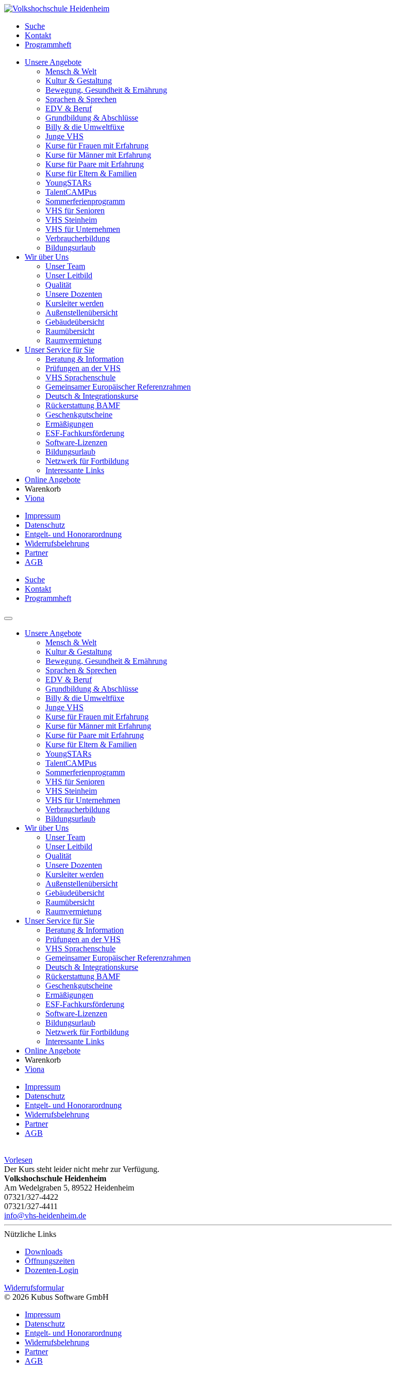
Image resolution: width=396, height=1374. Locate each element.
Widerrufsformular (34, 1287)
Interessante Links (74, 470)
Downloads (43, 1251)
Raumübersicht (69, 331)
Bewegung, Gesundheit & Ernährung (106, 90)
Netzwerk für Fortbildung (87, 461)
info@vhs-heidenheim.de (45, 1215)
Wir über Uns (47, 257)
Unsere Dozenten (73, 294)
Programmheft (48, 44)
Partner (36, 552)
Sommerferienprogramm (85, 201)
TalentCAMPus (70, 192)
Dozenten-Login (51, 1270)
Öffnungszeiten (50, 1260)
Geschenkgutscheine (78, 414)
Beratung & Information (84, 359)
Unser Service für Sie (59, 349)
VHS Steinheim (71, 219)
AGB (34, 562)
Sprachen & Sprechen (81, 99)
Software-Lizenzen (76, 442)
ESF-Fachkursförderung (84, 433)
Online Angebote (52, 479)
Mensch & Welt (70, 71)
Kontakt (38, 35)
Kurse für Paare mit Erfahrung (94, 164)
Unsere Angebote (53, 62)
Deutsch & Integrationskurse (91, 396)
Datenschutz (45, 525)
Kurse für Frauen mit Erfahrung (96, 145)
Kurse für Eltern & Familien (91, 173)
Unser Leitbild (68, 275)
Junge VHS (64, 136)
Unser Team (65, 266)
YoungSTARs (68, 182)
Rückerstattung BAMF (82, 405)
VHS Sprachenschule (80, 377)
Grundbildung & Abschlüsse (91, 117)
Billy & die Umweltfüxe (84, 127)
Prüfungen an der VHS (83, 368)
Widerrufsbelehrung (57, 543)
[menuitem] (208, 26)
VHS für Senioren (75, 210)
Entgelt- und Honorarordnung (73, 534)
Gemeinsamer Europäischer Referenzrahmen (118, 386)
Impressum (42, 515)
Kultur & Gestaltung (78, 80)
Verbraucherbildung (77, 238)
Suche (35, 26)
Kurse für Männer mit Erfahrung (98, 154)
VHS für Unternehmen (82, 229)
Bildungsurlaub (70, 247)
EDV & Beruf (68, 108)
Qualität (58, 284)
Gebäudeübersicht (74, 321)
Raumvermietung (73, 340)
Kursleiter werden (74, 303)
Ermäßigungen (69, 424)
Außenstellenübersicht (81, 312)
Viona (34, 498)
